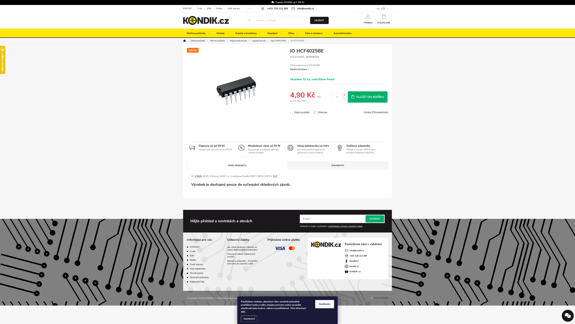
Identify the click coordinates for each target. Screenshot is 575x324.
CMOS (198, 176)
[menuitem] (198, 33)
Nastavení (249, 318)
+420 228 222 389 (358, 255)
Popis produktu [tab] (237, 165)
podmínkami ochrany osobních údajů (345, 226)
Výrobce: (376, 112)
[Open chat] (568, 316)
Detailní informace (298, 69)
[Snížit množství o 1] (344, 99)
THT (275, 176)
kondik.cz (354, 266)
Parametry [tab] (337, 165)
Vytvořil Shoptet (381, 298)
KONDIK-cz (355, 271)
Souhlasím (324, 304)
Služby (219, 8)
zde (243, 311)
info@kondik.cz (356, 250)
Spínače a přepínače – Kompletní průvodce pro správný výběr (242, 262)
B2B (209, 8)
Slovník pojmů (196, 273)
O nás (199, 8)
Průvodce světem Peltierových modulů (241, 255)
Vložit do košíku (370, 97)
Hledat (319, 20)
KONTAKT (187, 8)
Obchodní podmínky (199, 277)
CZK (383, 8)
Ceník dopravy (233, 8)
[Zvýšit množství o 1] (344, 95)
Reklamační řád (197, 281)
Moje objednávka (197, 268)
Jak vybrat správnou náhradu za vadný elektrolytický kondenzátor (242, 248)
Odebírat (374, 218)
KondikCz (354, 261)
